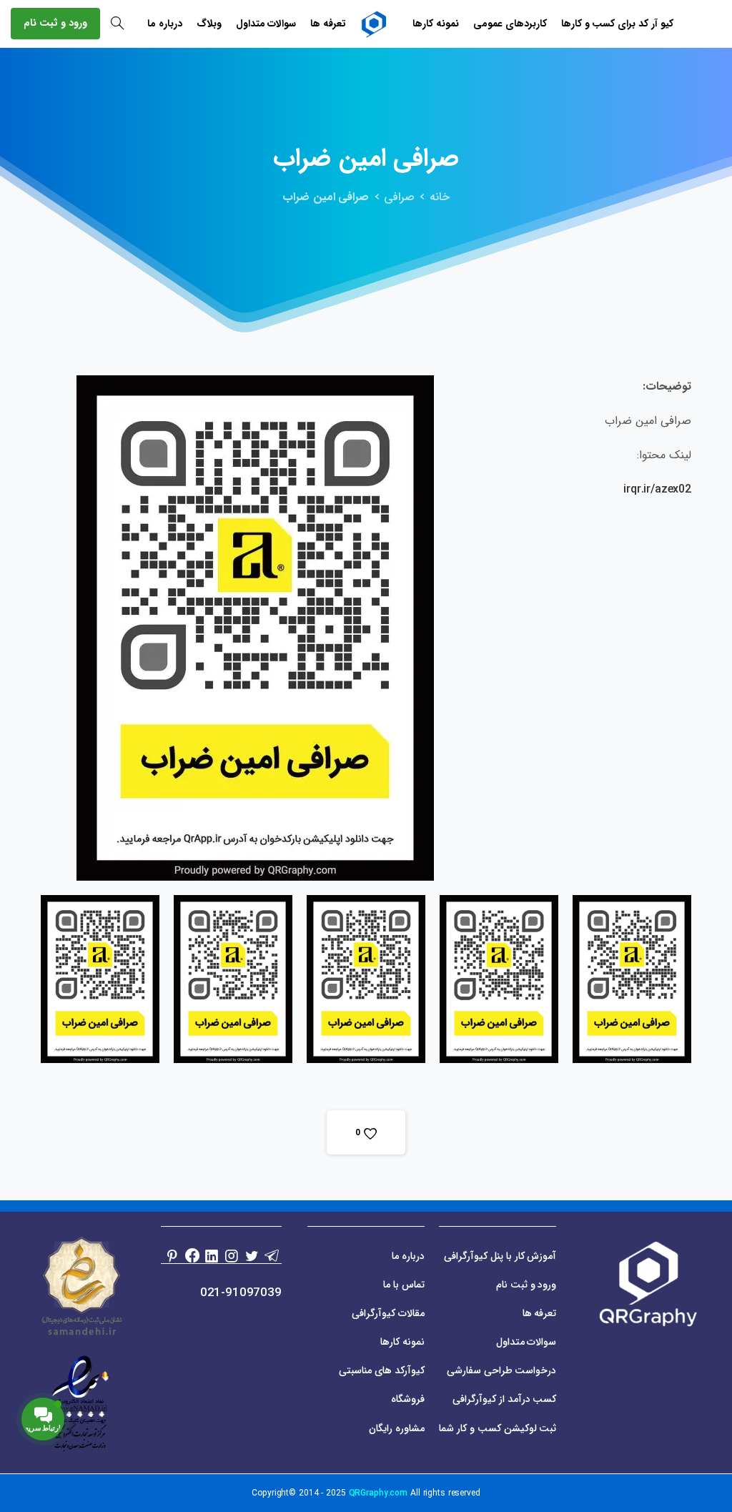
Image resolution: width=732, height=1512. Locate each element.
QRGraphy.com (378, 1493)
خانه (440, 197)
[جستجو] (117, 23)
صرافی (399, 197)
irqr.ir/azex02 (657, 489)
